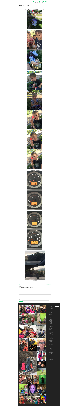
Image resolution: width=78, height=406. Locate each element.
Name (19, 295)
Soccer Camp (20, 284)
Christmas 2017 (50, 313)
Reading (50, 348)
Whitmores (50, 359)
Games (50, 323)
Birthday (52, 307)
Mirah (52, 337)
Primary (49, 347)
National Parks (50, 340)
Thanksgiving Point (51, 352)
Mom (52, 338)
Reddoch (52, 348)
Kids (49, 331)
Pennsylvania (51, 344)
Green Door (50, 328)
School (50, 349)
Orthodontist (51, 343)
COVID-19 (50, 316)
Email (19, 297)
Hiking (52, 329)
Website (19, 299)
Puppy (52, 347)
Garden (51, 323)
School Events (52, 349)
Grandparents (51, 327)
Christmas (50, 312)
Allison (52, 306)
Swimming (51, 351)
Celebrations (51, 310)
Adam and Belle (50, 306)
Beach (50, 307)
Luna (50, 334)
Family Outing (51, 318)
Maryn (49, 335)
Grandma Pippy (51, 326)
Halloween (50, 329)
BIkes (51, 307)
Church (50, 314)
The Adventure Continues (39, 1)
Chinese (51, 311)
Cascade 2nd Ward (51, 309)
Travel (51, 358)
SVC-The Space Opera (48, 284)
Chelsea (50, 311)
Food (52, 322)
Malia (52, 334)
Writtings (52, 359)
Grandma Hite (51, 325)
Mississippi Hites (50, 338)
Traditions (50, 358)
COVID (52, 315)
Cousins (51, 315)
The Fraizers (50, 353)
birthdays (50, 308)
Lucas (50, 333)
